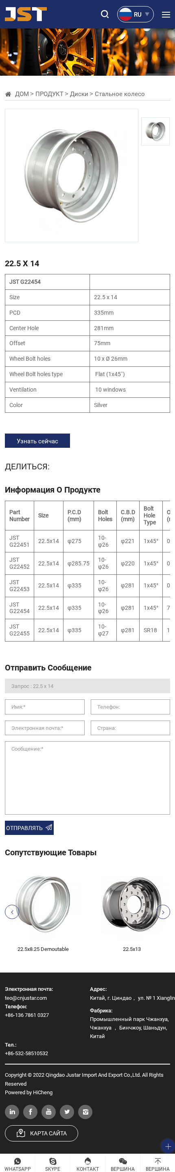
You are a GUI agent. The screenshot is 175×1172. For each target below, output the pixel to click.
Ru (138, 14)
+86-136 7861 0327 (27, 1015)
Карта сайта (48, 1133)
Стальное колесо (120, 94)
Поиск (104, 14)
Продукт (49, 94)
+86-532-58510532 (26, 1053)
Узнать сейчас (37, 441)
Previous (12, 912)
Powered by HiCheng (28, 1092)
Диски (79, 94)
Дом (22, 94)
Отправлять (24, 828)
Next (163, 912)
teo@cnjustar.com (26, 997)
